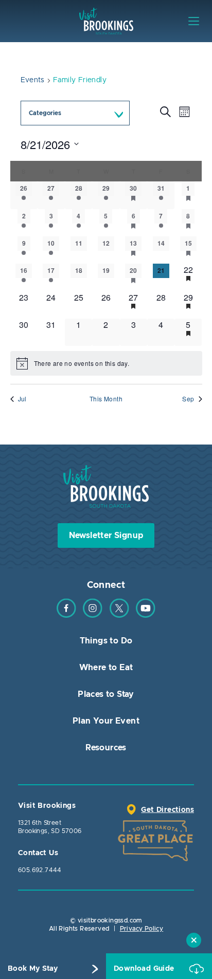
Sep (188, 399)
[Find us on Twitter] (119, 616)
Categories (45, 113)
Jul (22, 399)
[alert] (106, 363)
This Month (106, 399)
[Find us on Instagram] (92, 616)
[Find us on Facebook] (66, 616)
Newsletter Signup (106, 535)
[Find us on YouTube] (145, 616)
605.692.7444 (40, 870)
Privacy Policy (142, 929)
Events (33, 80)
